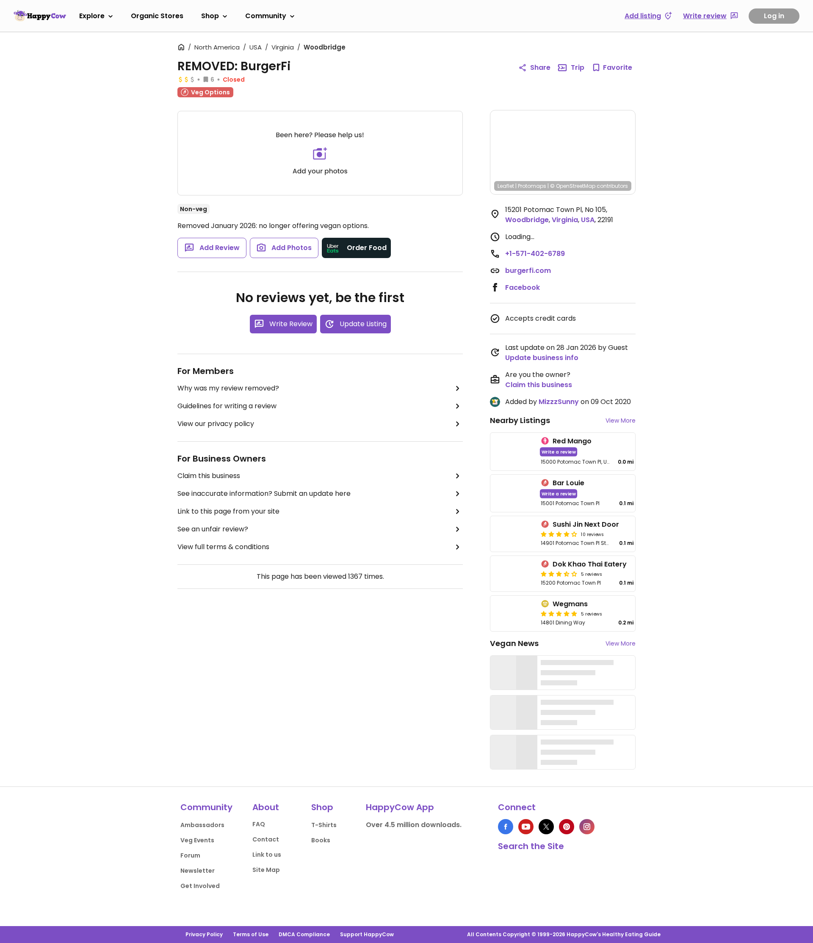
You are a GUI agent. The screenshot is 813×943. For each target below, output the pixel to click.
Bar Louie (568, 483)
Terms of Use (250, 934)
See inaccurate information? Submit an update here (264, 493)
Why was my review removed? (228, 388)
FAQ (258, 824)
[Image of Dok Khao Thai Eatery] (513, 573)
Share (540, 67)
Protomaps (532, 186)
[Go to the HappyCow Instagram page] (587, 826)
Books (320, 840)
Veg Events (197, 840)
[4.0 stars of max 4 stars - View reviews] (559, 534)
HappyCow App (400, 807)
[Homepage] (40, 16)
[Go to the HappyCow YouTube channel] (526, 826)
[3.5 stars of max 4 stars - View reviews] (559, 573)
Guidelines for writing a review (227, 406)
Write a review (559, 451)
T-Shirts (324, 825)
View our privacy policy (215, 424)
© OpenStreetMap (572, 186)
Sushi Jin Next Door (586, 524)
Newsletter (197, 870)
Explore (92, 16)
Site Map (266, 870)
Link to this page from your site (228, 511)
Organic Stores (157, 16)
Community (265, 16)
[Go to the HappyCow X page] (546, 826)
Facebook (522, 287)
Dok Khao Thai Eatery (590, 564)
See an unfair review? (212, 529)
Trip (577, 67)
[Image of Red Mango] (513, 451)
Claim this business (208, 476)
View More (621, 420)
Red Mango (572, 441)
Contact (265, 839)
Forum (190, 855)
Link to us (266, 854)
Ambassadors (202, 825)
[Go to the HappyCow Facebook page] (505, 826)
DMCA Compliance (304, 934)
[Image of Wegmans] (513, 613)
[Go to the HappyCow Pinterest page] (566, 826)
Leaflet (506, 186)
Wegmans (570, 604)
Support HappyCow (367, 934)
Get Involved (200, 886)
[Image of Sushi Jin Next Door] (513, 534)
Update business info (541, 358)
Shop (210, 16)
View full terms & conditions (223, 547)
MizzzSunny (559, 402)
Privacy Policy (204, 934)
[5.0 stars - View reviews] (559, 613)
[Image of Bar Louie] (513, 493)
